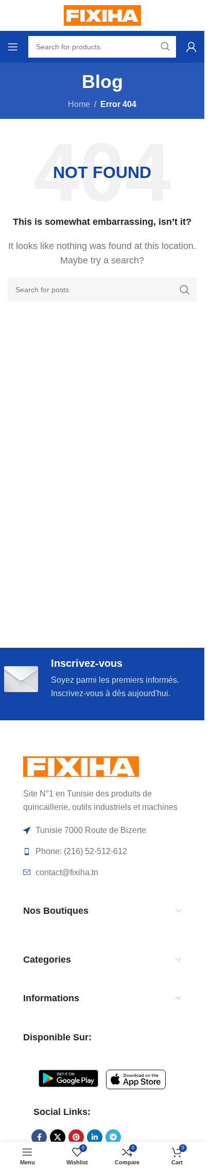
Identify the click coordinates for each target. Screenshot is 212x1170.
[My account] (191, 47)
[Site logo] (102, 14)
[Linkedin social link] (94, 1137)
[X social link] (57, 1137)
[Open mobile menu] (13, 47)
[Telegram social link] (113, 1137)
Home (79, 104)
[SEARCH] (185, 290)
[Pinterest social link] (76, 1137)
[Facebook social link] (39, 1137)
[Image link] (81, 765)
